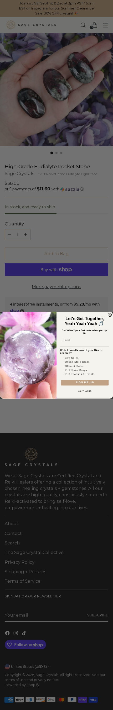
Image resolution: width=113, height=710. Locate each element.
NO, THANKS (84, 391)
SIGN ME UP (85, 382)
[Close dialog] (109, 314)
